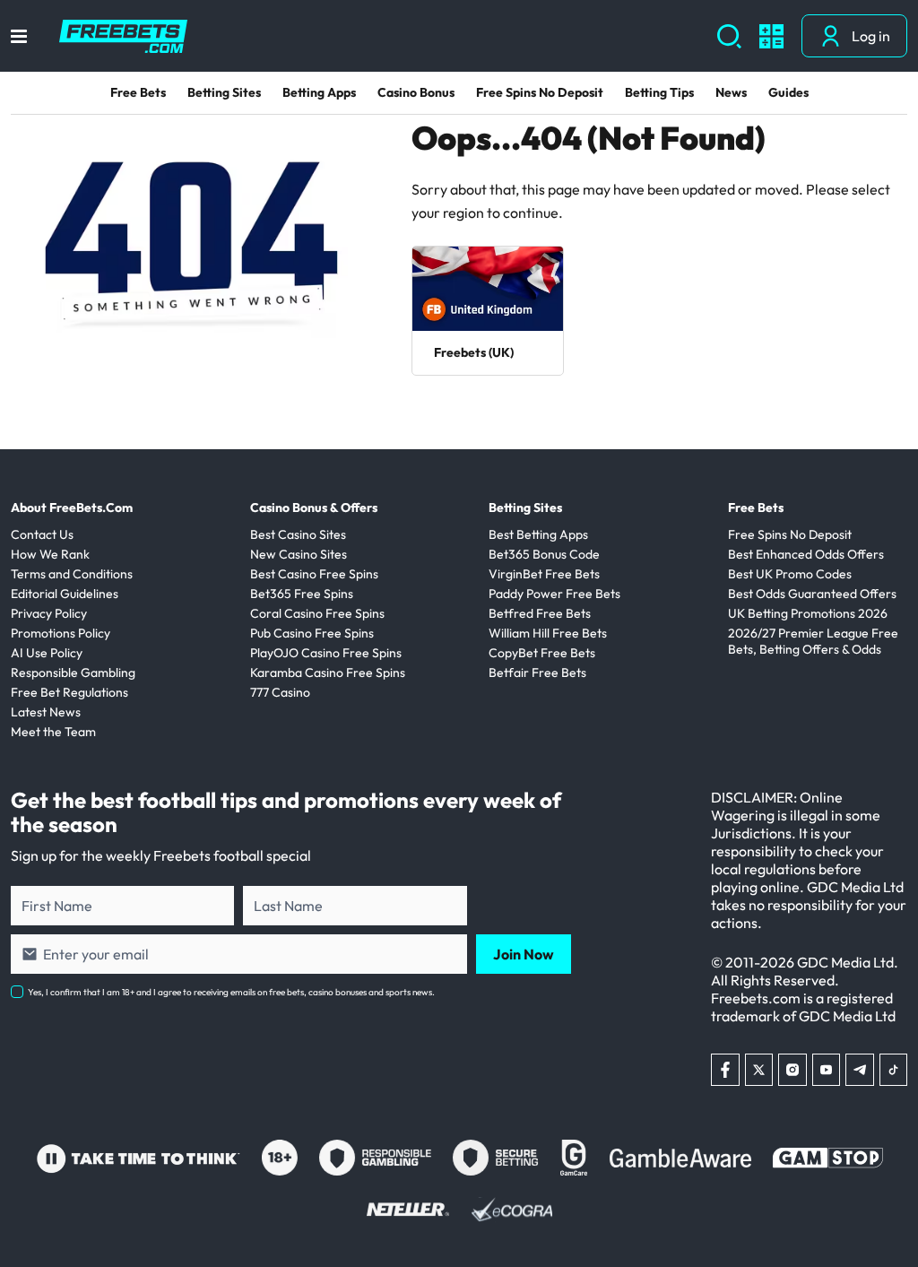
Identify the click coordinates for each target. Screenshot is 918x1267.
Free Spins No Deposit (539, 92)
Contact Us (42, 534)
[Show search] (729, 36)
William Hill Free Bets (548, 633)
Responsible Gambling (73, 672)
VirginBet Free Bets (544, 574)
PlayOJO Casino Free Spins (326, 653)
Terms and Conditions (72, 574)
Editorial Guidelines (64, 594)
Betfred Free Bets (540, 613)
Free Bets (138, 92)
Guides (788, 92)
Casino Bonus (416, 92)
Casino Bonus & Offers (313, 507)
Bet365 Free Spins (301, 594)
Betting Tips (659, 92)
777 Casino (280, 692)
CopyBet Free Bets (542, 653)
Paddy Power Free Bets (554, 594)
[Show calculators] (771, 36)
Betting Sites (224, 92)
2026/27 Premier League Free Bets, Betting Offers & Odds (813, 641)
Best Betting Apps (538, 534)
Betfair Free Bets (537, 672)
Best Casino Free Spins (314, 574)
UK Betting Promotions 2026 (808, 613)
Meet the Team (53, 732)
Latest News (46, 712)
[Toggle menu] (19, 36)
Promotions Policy (60, 633)
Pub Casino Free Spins (312, 633)
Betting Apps (319, 92)
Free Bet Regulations (69, 692)
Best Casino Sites (298, 534)
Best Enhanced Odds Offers (806, 554)
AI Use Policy (46, 653)
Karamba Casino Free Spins (327, 672)
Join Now (523, 954)
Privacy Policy (49, 613)
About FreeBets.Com (72, 507)
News (731, 92)
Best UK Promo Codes (790, 574)
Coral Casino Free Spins (317, 613)
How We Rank (50, 554)
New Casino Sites (298, 554)
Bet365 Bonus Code (544, 554)
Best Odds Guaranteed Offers (812, 594)
